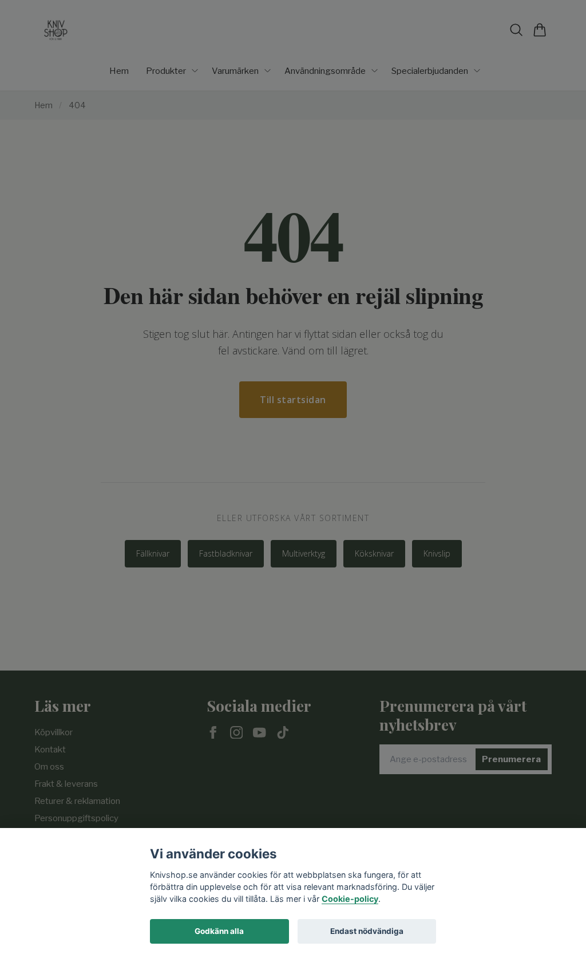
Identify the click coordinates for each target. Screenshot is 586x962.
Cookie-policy (350, 899)
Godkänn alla (219, 931)
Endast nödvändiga (366, 931)
